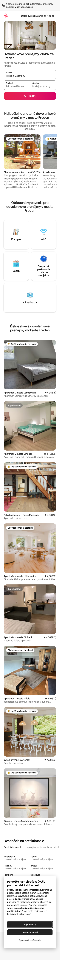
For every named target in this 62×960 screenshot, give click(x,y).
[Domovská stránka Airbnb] (6, 16)
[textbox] (16, 86)
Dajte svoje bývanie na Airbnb (37, 15)
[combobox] (30, 76)
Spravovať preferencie (30, 940)
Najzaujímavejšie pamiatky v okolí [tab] (42, 847)
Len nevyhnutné (30, 932)
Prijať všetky (30, 924)
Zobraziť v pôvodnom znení (19, 7)
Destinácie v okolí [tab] (12, 847)
